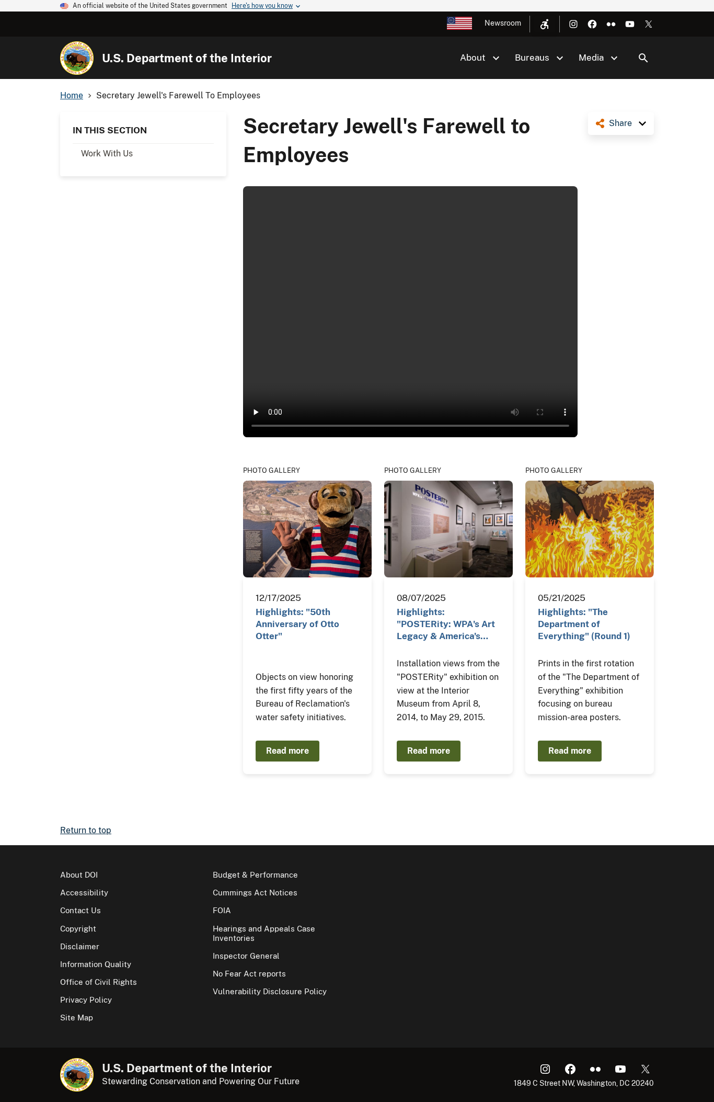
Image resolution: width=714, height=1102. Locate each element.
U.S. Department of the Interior (187, 58)
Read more (287, 751)
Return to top (85, 830)
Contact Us (80, 910)
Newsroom (503, 23)
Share (620, 123)
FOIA (222, 910)
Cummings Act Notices (255, 892)
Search (643, 58)
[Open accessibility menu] (544, 24)
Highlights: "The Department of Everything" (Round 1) (584, 624)
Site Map (76, 1017)
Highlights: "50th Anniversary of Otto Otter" (297, 624)
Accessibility (84, 892)
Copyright (78, 928)
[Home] (77, 58)
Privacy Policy (86, 999)
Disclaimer (79, 946)
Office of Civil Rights (98, 982)
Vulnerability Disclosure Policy (270, 991)
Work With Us (107, 153)
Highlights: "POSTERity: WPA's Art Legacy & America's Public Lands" (446, 625)
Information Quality (95, 964)
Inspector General (246, 955)
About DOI (79, 874)
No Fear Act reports (249, 973)
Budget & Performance (255, 874)
